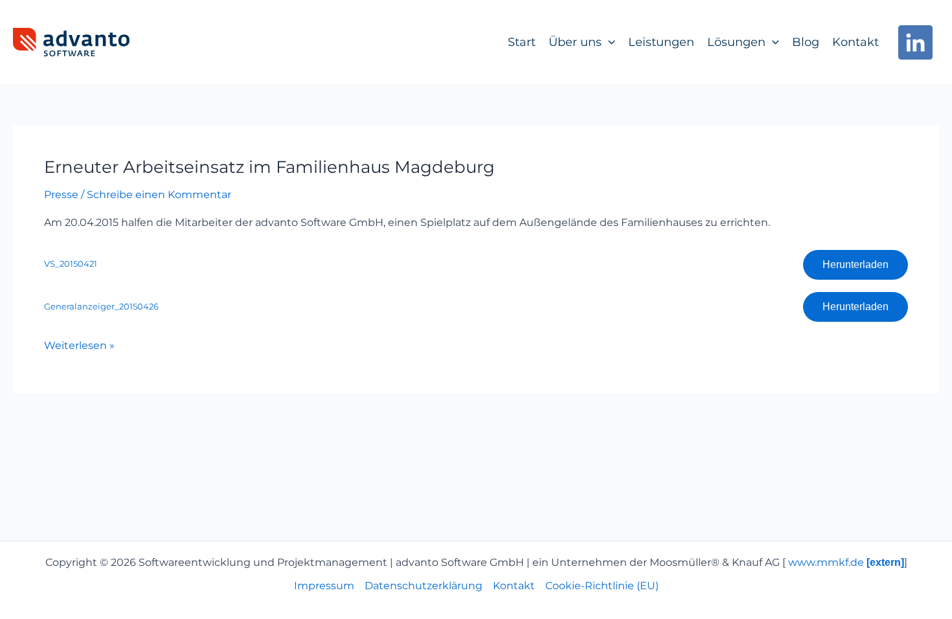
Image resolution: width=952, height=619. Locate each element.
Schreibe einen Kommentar (159, 194)
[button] (608, 42)
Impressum (324, 586)
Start (522, 42)
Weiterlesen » (79, 344)
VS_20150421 (70, 264)
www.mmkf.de (846, 562)
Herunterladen (855, 264)
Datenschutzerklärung (423, 586)
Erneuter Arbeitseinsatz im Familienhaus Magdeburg (269, 167)
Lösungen (736, 42)
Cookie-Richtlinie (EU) (602, 586)
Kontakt (855, 42)
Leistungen (661, 42)
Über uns (575, 42)
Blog (805, 42)
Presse (61, 194)
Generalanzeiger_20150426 (101, 306)
